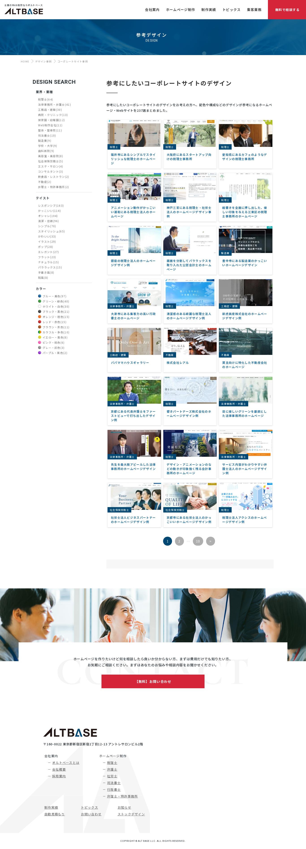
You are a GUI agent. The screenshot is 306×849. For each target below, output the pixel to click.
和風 (43, 277)
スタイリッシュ (51, 231)
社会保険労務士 (50, 161)
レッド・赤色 (55, 322)
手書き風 (46, 272)
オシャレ (48, 216)
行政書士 (114, 789)
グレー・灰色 (54, 347)
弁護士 (112, 769)
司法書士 (47, 135)
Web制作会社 (50, 125)
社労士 (112, 776)
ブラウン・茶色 (56, 327)
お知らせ (124, 807)
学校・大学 (47, 146)
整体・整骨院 (50, 130)
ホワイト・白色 (56, 306)
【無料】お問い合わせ (153, 681)
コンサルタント (50, 171)
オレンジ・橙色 (56, 317)
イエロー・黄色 (55, 337)
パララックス (50, 267)
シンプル (47, 226)
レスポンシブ (51, 205)
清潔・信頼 (48, 221)
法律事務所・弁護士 (54, 104)
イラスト (47, 241)
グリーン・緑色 (56, 301)
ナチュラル (48, 262)
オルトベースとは (65, 762)
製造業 (44, 140)
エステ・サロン (50, 166)
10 (198, 541)
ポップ (45, 247)
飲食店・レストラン (53, 176)
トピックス (89, 807)
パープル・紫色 (55, 353)
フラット (47, 257)
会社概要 (59, 769)
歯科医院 (46, 151)
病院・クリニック (53, 115)
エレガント (48, 252)
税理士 (45, 99)
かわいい (47, 236)
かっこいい (49, 210)
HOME (25, 61)
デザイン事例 (43, 61)
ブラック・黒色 (56, 311)
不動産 (44, 182)
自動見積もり (54, 814)
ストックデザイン (131, 814)
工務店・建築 (50, 109)
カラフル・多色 (56, 332)
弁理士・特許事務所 (53, 187)
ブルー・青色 (55, 296)
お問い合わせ (91, 814)
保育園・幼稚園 (51, 120)
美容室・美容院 (50, 156)
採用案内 (59, 776)
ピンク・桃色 (54, 342)
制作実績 (51, 807)
